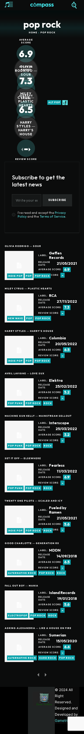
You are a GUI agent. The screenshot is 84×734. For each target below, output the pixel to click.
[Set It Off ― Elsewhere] (19, 477)
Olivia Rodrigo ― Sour (23, 246)
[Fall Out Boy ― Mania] (19, 605)
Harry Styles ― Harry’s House (26, 128)
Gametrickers (66, 720)
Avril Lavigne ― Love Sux (24, 373)
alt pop (54, 102)
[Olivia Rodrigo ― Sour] (19, 265)
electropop (17, 615)
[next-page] (30, 149)
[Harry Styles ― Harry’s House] (19, 350)
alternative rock (22, 573)
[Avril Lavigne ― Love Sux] (19, 392)
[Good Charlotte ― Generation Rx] (19, 562)
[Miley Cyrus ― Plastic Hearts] (19, 307)
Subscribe (57, 200)
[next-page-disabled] (46, 674)
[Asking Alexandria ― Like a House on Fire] (19, 647)
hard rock (47, 657)
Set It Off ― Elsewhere (23, 458)
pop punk (15, 403)
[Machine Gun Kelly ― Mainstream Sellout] (19, 435)
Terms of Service (52, 216)
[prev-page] (22, 149)
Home (33, 32)
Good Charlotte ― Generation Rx (32, 543)
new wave (15, 318)
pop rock (42, 275)
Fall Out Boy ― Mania (21, 585)
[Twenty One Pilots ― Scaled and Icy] (19, 520)
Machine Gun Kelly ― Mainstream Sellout (38, 415)
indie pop (15, 275)
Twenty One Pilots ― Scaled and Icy (34, 500)
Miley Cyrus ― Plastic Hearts (28, 288)
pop (29, 275)
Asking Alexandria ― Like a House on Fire (38, 628)
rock (48, 403)
